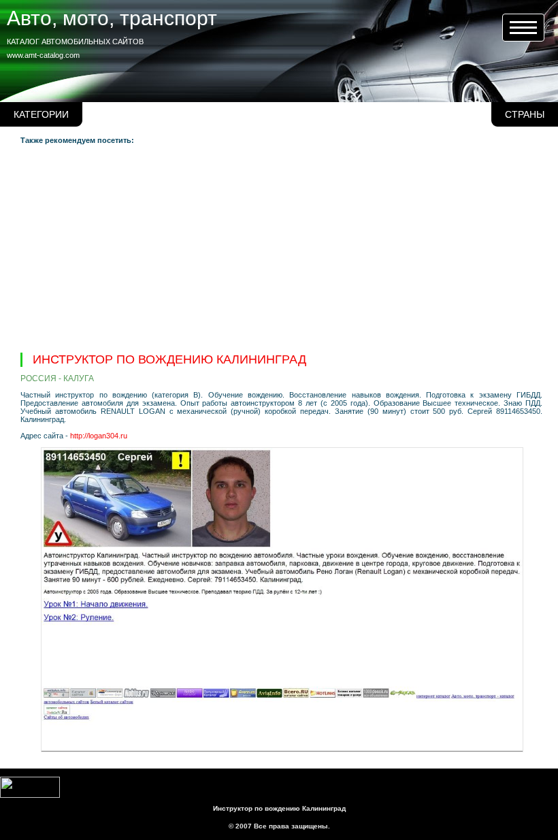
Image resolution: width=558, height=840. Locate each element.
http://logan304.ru (98, 436)
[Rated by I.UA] (30, 795)
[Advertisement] (281, 247)
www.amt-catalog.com (43, 55)
